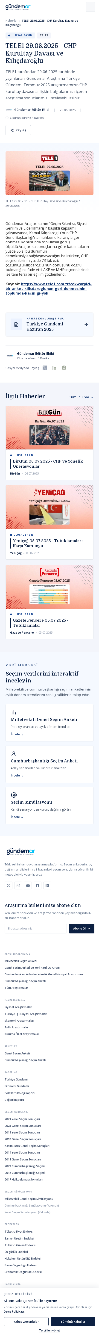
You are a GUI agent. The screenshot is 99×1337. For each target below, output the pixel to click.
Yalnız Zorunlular (26, 1321)
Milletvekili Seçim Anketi (21, 961)
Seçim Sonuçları (17, 1111)
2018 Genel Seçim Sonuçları (23, 1139)
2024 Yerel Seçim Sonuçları (22, 1119)
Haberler (12, 21)
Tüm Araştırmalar (16, 988)
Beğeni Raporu (14, 1100)
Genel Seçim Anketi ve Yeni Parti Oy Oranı (32, 968)
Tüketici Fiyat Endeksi (19, 1232)
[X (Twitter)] (8, 885)
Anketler (11, 1046)
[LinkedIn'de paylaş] (54, 368)
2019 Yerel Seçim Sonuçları (22, 1132)
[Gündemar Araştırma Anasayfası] (18, 7)
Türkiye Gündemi (16, 1079)
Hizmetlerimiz (15, 999)
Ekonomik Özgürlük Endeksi (23, 1272)
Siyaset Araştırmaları (18, 1007)
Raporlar (11, 1072)
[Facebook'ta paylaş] (64, 368)
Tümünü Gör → (81, 397)
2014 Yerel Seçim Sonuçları (22, 1152)
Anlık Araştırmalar (16, 1027)
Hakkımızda (13, 1284)
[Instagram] (18, 885)
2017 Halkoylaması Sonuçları (24, 1179)
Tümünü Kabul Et (73, 1321)
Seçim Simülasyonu (18, 1191)
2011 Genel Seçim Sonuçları (23, 1159)
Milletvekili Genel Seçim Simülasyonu (29, 1199)
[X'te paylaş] (45, 368)
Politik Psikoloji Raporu (20, 1093)
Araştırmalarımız (17, 953)
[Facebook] (37, 885)
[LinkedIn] (47, 885)
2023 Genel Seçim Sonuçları (23, 1126)
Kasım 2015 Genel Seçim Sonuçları (27, 1146)
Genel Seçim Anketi (17, 1053)
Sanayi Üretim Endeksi (19, 1238)
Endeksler (12, 1224)
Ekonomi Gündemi (17, 1086)
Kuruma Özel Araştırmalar (22, 1034)
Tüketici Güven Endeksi (20, 1245)
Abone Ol (79, 928)
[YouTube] (28, 885)
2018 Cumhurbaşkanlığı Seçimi (25, 1173)
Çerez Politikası (14, 1311)
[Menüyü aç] (90, 7)
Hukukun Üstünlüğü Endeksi (23, 1258)
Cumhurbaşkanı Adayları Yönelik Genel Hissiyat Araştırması (44, 974)
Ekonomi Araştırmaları (19, 1021)
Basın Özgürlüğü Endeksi (21, 1265)
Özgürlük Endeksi (16, 1252)
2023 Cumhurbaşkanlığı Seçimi (25, 1166)
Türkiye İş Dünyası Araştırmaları (26, 1014)
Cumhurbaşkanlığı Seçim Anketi (25, 981)
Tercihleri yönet (49, 1330)
